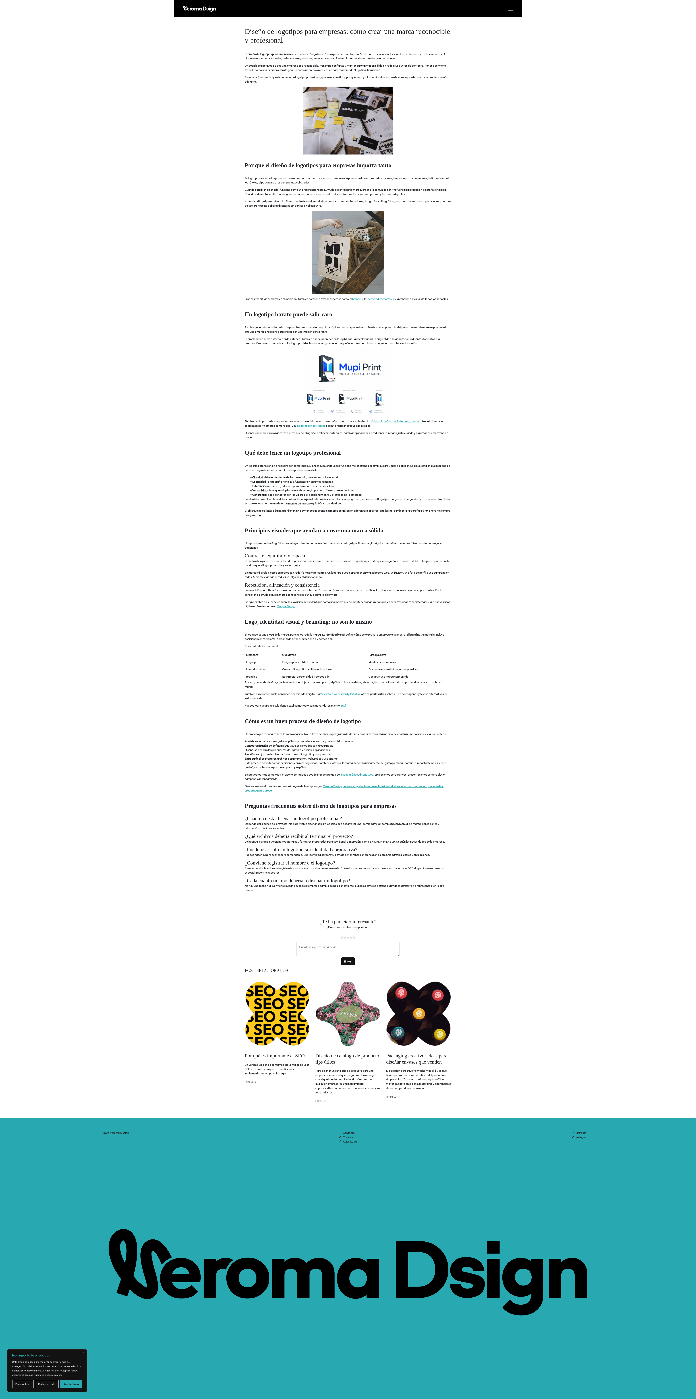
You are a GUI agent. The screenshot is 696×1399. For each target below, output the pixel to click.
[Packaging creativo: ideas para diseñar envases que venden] (418, 1013)
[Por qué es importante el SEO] (277, 1013)
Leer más (250, 1082)
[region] (47, 1370)
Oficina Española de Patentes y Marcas (395, 421)
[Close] (83, 1352)
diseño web (366, 774)
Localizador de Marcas (311, 425)
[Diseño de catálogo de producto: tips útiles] (348, 1013)
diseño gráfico (349, 774)
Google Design (286, 606)
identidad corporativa (380, 299)
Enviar (348, 961)
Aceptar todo (71, 1384)
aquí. (343, 705)
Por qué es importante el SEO (275, 1055)
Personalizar (22, 1384)
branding (357, 299)
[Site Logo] (199, 8)
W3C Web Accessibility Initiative (340, 694)
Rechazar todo (46, 1384)
